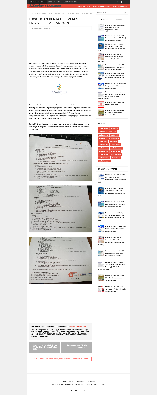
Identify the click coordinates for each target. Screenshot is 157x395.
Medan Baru (112, 132)
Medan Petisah (103, 151)
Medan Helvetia (114, 138)
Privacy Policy (80, 381)
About (65, 381)
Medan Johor (103, 141)
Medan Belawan (103, 135)
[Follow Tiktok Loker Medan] (126, 2)
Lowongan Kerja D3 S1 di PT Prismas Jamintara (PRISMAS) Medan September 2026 (115, 38)
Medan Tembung (104, 158)
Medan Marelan (103, 148)
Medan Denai (103, 138)
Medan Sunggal (116, 154)
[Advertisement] (60, 47)
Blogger (103, 384)
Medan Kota (113, 141)
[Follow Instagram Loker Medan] (121, 2)
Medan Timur (116, 158)
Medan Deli (114, 135)
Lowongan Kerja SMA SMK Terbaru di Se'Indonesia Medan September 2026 (115, 289)
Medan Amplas (103, 128)
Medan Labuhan (103, 145)
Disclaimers (91, 381)
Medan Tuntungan (104, 161)
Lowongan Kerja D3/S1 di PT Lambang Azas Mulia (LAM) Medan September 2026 (114, 67)
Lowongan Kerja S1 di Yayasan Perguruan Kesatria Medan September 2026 (115, 86)
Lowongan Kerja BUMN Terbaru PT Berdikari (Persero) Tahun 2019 (45, 347)
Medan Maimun (115, 145)
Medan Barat (102, 132)
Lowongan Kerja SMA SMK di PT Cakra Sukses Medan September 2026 (115, 113)
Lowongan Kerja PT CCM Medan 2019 (77, 346)
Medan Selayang (104, 154)
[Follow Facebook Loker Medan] (117, 2)
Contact (71, 381)
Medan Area (114, 128)
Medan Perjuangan (116, 148)
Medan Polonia (115, 151)
